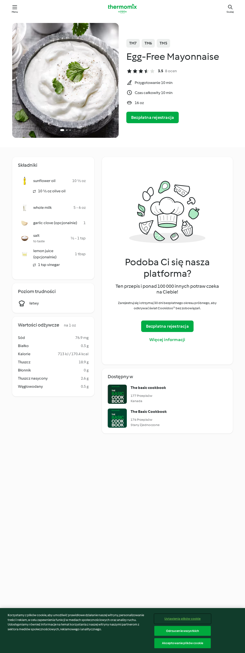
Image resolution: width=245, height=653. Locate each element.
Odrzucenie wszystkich (182, 631)
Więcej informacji (167, 339)
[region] (122, 630)
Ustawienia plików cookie (182, 618)
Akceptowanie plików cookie (182, 643)
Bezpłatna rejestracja (152, 117)
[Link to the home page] (122, 8)
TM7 (133, 43)
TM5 (163, 43)
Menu (15, 11)
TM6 (148, 43)
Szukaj (230, 11)
